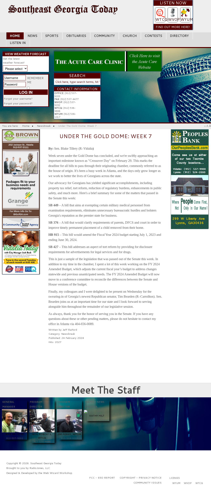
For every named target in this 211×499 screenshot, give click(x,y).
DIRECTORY (179, 35)
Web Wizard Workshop (57, 473)
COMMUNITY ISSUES (147, 482)
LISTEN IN (18, 42)
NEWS (32, 35)
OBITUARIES (76, 35)
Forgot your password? (18, 103)
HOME (15, 35)
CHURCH (130, 35)
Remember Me (35, 80)
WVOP (174, 19)
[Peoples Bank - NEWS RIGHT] (189, 179)
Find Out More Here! (173, 27)
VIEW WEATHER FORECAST (25, 54)
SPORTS (51, 35)
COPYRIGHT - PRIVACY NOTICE (141, 477)
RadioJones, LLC (39, 468)
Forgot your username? (18, 98)
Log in (26, 92)
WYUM (187, 19)
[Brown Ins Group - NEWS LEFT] (20, 179)
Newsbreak (68, 334)
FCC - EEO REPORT (102, 477)
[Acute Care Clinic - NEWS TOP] (107, 61)
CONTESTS (153, 35)
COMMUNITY (104, 35)
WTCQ (161, 19)
